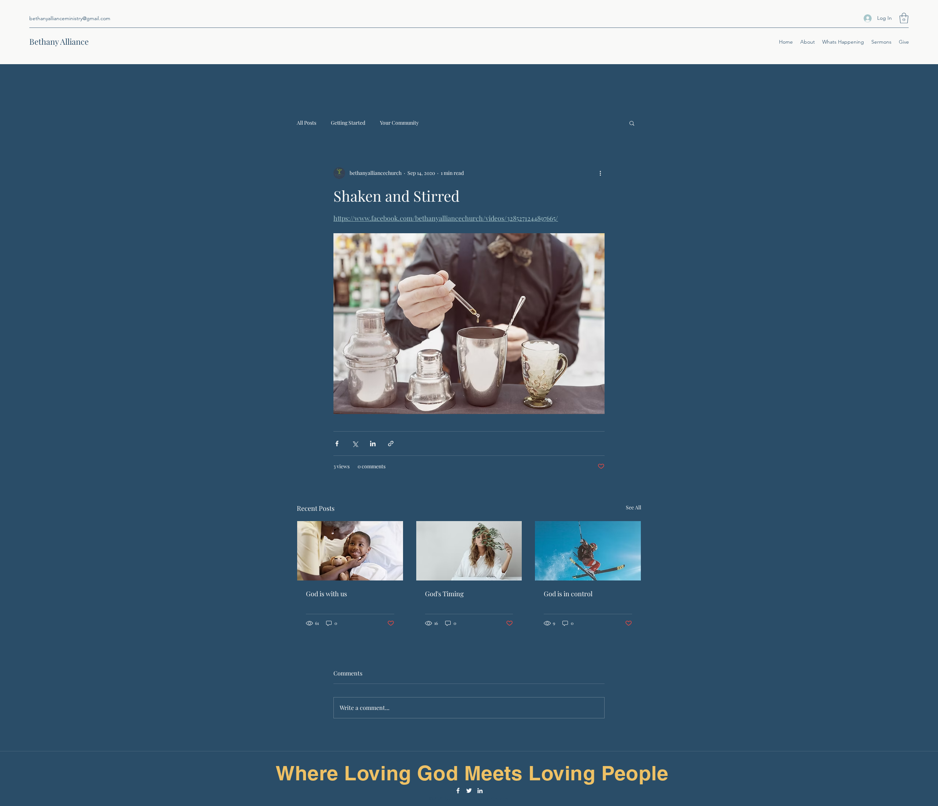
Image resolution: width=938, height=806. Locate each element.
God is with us (326, 593)
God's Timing (444, 593)
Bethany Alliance (59, 41)
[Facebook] (458, 790)
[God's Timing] (469, 550)
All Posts (306, 122)
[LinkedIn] (480, 790)
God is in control (568, 593)
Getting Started (348, 122)
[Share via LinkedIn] (372, 443)
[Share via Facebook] (336, 443)
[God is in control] (588, 550)
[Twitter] (469, 790)
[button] (904, 18)
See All (633, 507)
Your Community (399, 122)
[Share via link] (390, 443)
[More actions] (600, 173)
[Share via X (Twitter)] (354, 443)
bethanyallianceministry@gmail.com (69, 18)
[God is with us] (350, 550)
